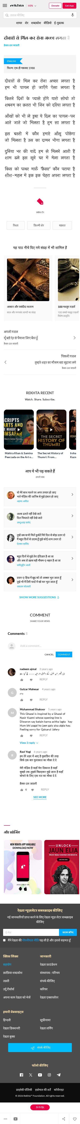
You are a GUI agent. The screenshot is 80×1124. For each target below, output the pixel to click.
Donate (55, 5)
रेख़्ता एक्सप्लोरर (49, 997)
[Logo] (16, 6)
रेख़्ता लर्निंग (46, 1028)
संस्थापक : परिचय (50, 972)
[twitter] (31, 1075)
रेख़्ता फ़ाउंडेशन (48, 964)
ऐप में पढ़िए (40, 1107)
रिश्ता (15, 225)
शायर (19, 23)
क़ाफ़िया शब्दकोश (12, 972)
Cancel (49, 654)
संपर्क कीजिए (47, 980)
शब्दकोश (36, 23)
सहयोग (7, 964)
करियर (44, 989)
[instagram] (49, 1075)
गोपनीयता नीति (30, 940)
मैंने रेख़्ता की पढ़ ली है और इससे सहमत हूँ (39, 940)
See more (40, 797)
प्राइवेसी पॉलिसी (24, 1089)
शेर (26, 23)
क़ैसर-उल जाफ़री (11, 46)
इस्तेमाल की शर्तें (43, 1089)
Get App (69, 5)
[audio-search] (73, 15)
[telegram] (59, 1075)
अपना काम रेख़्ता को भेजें (16, 997)
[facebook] (21, 1075)
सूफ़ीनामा (45, 1020)
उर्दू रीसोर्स (8, 989)
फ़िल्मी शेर (39, 225)
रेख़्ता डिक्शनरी (11, 1028)
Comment (64, 654)
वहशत (62, 225)
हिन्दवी (7, 1020)
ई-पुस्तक (59, 23)
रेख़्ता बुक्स (9, 1036)
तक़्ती (6, 980)
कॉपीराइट (59, 1089)
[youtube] (40, 1075)
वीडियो (47, 23)
